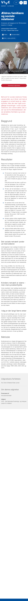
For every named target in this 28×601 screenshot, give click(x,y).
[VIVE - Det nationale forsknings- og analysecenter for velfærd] (5, 2)
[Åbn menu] (25, 2)
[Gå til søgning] (21, 2)
